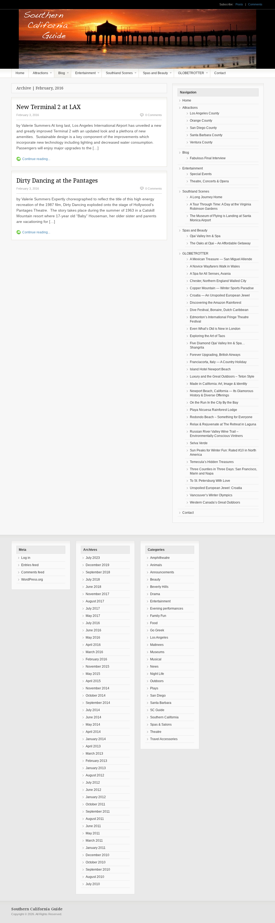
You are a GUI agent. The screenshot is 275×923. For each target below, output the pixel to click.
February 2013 (96, 761)
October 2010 (96, 862)
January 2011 (96, 848)
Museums (157, 652)
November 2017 (97, 594)
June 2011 (93, 826)
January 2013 (96, 768)
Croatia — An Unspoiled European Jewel (220, 295)
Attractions (38, 74)
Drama (155, 594)
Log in (25, 558)
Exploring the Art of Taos (207, 336)
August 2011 (95, 819)
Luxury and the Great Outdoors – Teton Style (222, 376)
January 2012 (96, 797)
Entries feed (30, 565)
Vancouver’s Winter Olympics (211, 495)
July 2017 (93, 608)
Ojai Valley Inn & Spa (205, 236)
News (154, 666)
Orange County (201, 120)
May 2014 (93, 724)
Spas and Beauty (153, 74)
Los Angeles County (204, 113)
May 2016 (93, 637)
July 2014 (93, 710)
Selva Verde (199, 443)
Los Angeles (159, 637)
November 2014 (97, 688)
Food (154, 623)
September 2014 (98, 703)
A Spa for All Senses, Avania (210, 274)
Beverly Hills (159, 587)
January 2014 (96, 739)
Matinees (157, 645)
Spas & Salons (161, 724)
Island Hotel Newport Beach (210, 369)
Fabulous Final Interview (208, 158)
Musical (155, 659)
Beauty (155, 579)
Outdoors (157, 681)
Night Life (157, 674)
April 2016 (93, 645)
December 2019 (97, 565)
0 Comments (153, 115)
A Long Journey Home (206, 197)
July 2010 (93, 884)
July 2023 (93, 558)
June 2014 (93, 717)
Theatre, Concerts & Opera (209, 181)
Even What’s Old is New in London (215, 329)
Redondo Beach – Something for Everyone (221, 417)
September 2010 (98, 869)
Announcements (162, 572)
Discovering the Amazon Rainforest (215, 303)
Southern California (164, 717)
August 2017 (95, 601)
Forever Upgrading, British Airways (215, 355)
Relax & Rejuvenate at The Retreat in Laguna (223, 424)
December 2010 (97, 855)
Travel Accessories (164, 739)
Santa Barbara (160, 703)
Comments (255, 4)
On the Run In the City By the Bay (214, 402)
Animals (156, 565)
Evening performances (166, 608)
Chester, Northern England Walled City (218, 281)
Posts (239, 4)
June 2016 (93, 630)
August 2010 (95, 877)
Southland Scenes (117, 74)
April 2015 (93, 681)
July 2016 (93, 623)
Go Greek (157, 630)
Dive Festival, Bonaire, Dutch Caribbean (219, 310)
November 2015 (97, 666)
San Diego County (203, 128)
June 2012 (93, 790)
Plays (154, 688)
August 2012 (95, 775)
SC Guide (157, 710)
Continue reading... (36, 159)
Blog (59, 74)
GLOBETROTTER (189, 74)
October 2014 (96, 695)
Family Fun (158, 616)
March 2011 (94, 840)
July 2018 (93, 579)
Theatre (155, 732)
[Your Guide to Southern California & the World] (130, 61)
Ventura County (201, 142)
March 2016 (94, 652)
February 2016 (96, 659)
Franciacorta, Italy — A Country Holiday (218, 362)
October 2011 (95, 804)
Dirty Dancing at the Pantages (57, 180)
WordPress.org (32, 579)
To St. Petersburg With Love (210, 481)
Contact (220, 73)
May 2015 (93, 674)
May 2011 (93, 833)
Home (20, 73)
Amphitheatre (160, 558)
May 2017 (93, 616)
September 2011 (98, 811)
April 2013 (93, 746)
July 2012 (93, 782)
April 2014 (93, 732)
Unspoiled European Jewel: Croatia (216, 488)
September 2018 (98, 572)
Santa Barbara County (206, 135)
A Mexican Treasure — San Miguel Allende (221, 259)
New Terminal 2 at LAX (48, 107)
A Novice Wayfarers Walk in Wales (215, 266)
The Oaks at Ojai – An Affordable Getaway (220, 243)
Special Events (201, 174)
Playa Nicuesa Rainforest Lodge (213, 410)
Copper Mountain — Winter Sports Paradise (222, 288)
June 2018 (93, 587)
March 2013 (94, 753)
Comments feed (32, 572)
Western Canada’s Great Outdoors (215, 502)
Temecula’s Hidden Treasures (212, 462)
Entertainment (83, 74)
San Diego (158, 695)
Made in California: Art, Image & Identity (218, 384)
